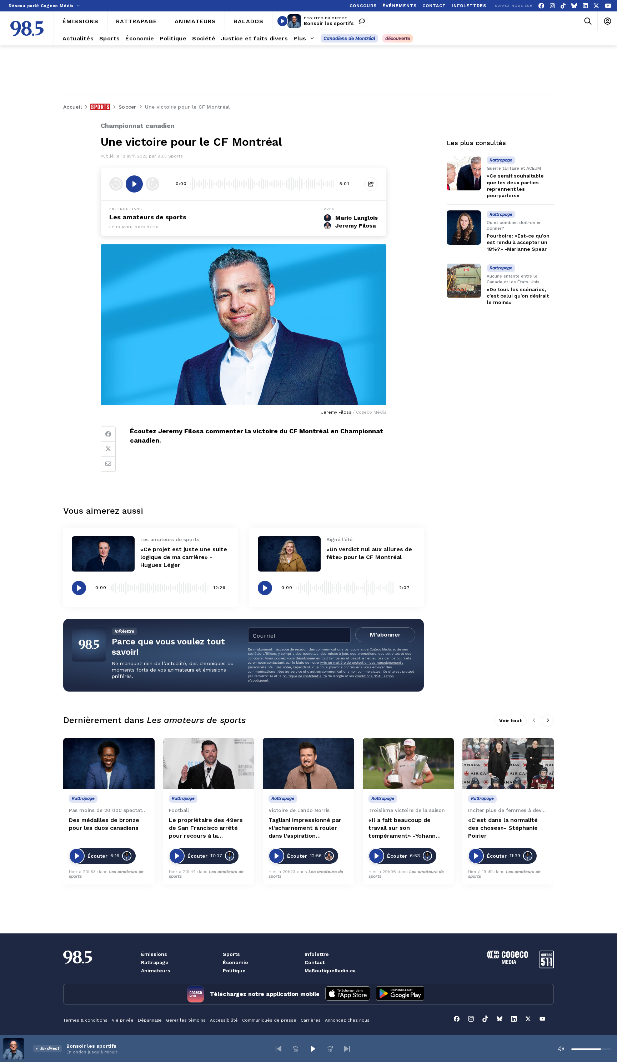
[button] (278, 1049)
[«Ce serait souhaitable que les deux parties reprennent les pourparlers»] (464, 173)
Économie (235, 962)
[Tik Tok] (563, 6)
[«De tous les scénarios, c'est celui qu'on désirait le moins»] (464, 281)
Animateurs (155, 970)
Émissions (154, 954)
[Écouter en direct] (282, 21)
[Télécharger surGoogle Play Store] (400, 994)
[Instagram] (552, 6)
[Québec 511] (547, 966)
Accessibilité (224, 1020)
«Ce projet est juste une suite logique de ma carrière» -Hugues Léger (183, 557)
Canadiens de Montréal (349, 38)
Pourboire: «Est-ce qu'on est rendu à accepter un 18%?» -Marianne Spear (518, 242)
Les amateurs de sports (147, 217)
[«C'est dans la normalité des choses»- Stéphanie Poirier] (508, 763)
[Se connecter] (607, 21)
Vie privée (123, 1020)
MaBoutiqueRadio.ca (330, 970)
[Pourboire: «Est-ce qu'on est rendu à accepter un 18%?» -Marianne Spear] (464, 227)
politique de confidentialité (304, 676)
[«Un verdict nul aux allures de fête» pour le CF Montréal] (289, 554)
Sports (231, 954)
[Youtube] (608, 6)
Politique (234, 970)
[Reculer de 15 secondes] (116, 184)
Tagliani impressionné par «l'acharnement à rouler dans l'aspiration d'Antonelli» (305, 828)
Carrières (311, 1020)
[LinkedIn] (585, 6)
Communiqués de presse (269, 1020)
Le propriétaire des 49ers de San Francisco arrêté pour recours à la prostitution (206, 828)
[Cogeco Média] (507, 962)
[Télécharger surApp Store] (347, 994)
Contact (315, 962)
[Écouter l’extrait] (134, 184)
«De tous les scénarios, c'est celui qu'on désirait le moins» (518, 295)
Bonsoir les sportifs (329, 23)
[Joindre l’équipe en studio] (362, 21)
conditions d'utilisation (374, 676)
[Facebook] (541, 6)
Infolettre (317, 954)
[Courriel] (108, 464)
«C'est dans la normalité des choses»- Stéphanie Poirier (503, 828)
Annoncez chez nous (347, 1020)
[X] (596, 6)
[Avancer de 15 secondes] (152, 184)
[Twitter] (108, 449)
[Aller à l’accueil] (27, 28)
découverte (397, 38)
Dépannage (150, 1020)
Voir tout (510, 720)
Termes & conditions (85, 1020)
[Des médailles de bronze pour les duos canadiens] (109, 763)
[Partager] (371, 184)
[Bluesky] (574, 6)
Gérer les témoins (186, 1020)
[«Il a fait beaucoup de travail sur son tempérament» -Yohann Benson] (408, 763)
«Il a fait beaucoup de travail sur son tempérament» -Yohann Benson (402, 828)
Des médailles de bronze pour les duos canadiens (104, 824)
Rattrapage (155, 962)
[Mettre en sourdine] (561, 1049)
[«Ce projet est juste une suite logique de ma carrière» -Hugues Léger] (103, 554)
